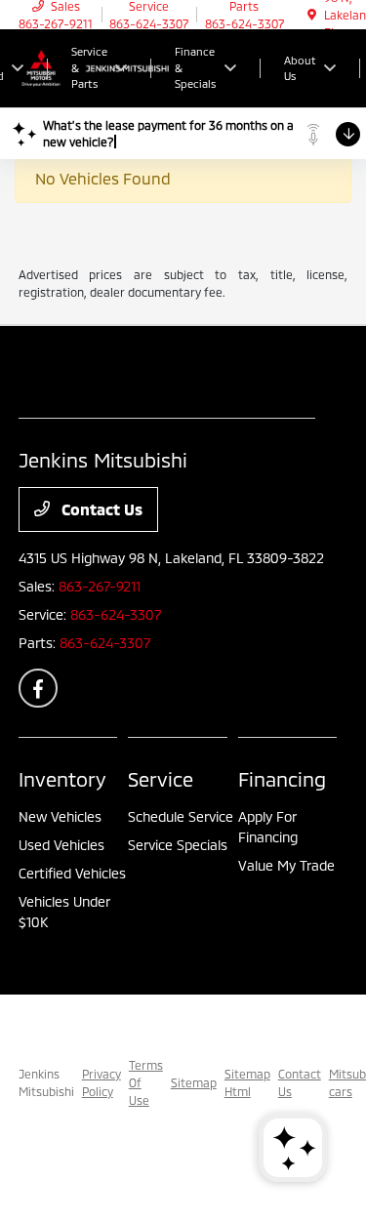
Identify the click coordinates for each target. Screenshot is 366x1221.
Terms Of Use (146, 1082)
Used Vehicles (61, 844)
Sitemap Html (247, 1082)
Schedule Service (180, 816)
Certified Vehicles (72, 873)
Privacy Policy (101, 1082)
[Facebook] (38, 688)
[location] (311, 14)
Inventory (62, 779)
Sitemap (194, 1082)
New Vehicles (60, 816)
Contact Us (100, 509)
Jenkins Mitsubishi (46, 1082)
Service (160, 779)
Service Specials (177, 844)
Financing (282, 779)
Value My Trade (286, 865)
